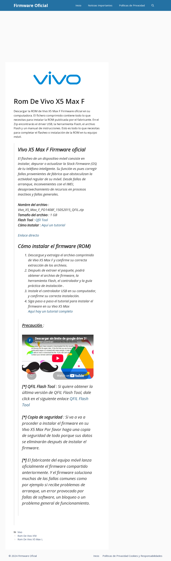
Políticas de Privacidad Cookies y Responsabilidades (132, 555)
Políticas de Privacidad (132, 5)
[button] (152, 5)
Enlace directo (28, 235)
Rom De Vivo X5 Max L (30, 539)
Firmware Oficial (31, 5)
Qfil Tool (41, 219)
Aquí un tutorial (53, 225)
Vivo (20, 532)
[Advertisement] (85, 36)
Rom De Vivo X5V (27, 535)
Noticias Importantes (100, 5)
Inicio (78, 5)
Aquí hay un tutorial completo (50, 311)
